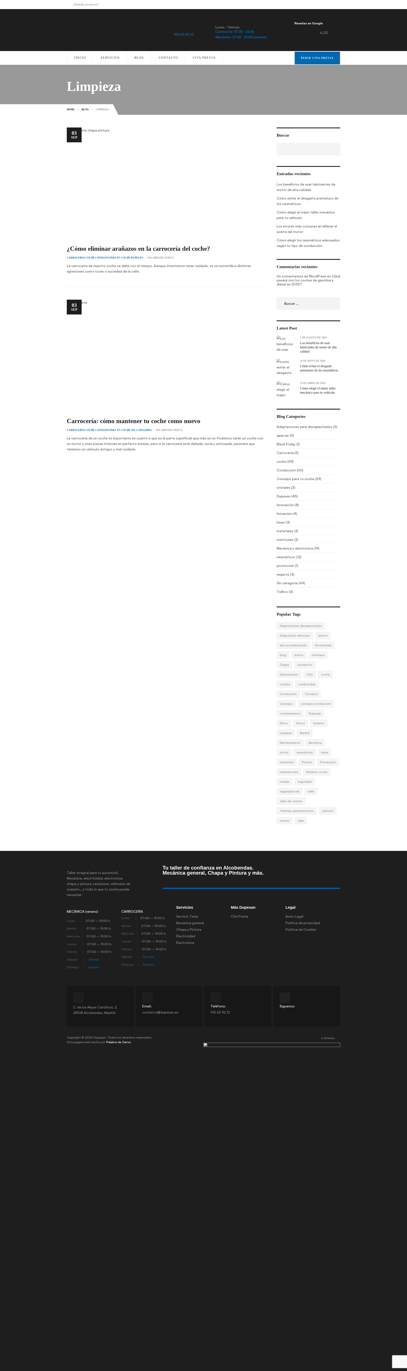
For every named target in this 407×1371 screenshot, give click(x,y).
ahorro (323, 635)
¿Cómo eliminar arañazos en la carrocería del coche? (138, 248)
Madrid (304, 733)
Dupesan (137, 257)
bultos (298, 655)
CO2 (310, 674)
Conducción (288, 694)
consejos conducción (316, 703)
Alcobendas (323, 645)
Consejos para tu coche (112, 257)
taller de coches (291, 801)
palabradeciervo (161, 257)
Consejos (286, 703)
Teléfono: (218, 1006)
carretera (318, 655)
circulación (304, 664)
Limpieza (286, 733)
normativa (287, 762)
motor (284, 752)
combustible (306, 684)
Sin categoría (141, 430)
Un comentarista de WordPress (301, 276)
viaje (301, 820)
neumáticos (305, 752)
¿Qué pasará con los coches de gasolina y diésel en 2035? (308, 280)
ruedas (284, 781)
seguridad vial (289, 791)
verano (284, 820)
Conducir (311, 694)
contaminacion (290, 713)
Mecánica (315, 742)
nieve (324, 752)
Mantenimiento (290, 742)
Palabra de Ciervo (118, 1042)
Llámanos (181, 30)
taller (310, 791)
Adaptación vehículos (295, 635)
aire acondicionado (293, 645)
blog (283, 655)
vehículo (327, 811)
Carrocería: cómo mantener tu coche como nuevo (133, 420)
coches (285, 684)
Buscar (283, 135)
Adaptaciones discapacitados (301, 625)
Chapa (284, 664)
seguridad (305, 781)
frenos (300, 723)
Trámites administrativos (297, 811)
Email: (147, 1006)
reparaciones (289, 772)
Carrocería (76, 257)
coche (90, 257)
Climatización (289, 674)
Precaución (328, 762)
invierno (318, 723)
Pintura (307, 762)
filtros (284, 723)
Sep (74, 134)
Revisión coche (316, 772)
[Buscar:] (308, 303)
